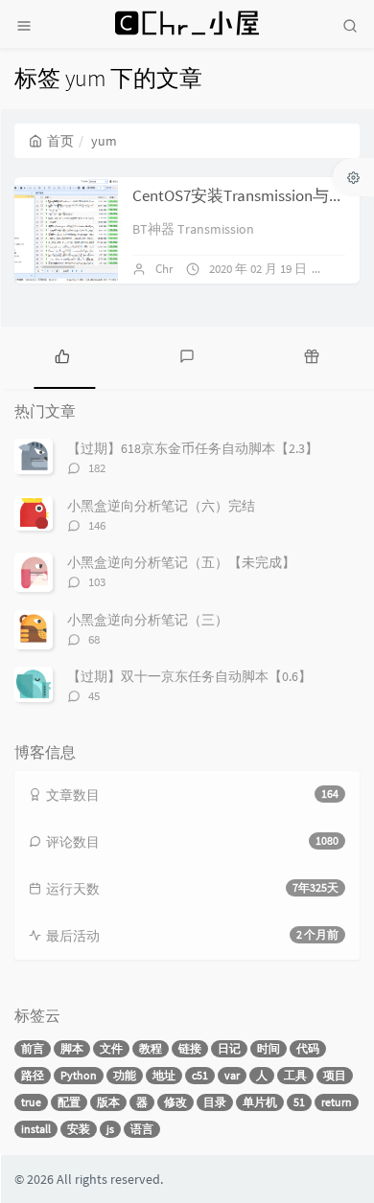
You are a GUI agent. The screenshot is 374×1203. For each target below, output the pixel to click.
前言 (32, 1048)
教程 (150, 1048)
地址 (163, 1075)
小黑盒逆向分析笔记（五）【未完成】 (181, 562)
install (36, 1129)
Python (78, 1075)
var (232, 1075)
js (110, 1129)
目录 (214, 1102)
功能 (124, 1075)
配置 (69, 1102)
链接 (189, 1048)
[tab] (62, 355)
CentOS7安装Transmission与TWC (246, 195)
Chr (164, 269)
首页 (60, 140)
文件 (111, 1048)
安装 (78, 1129)
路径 (32, 1075)
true (31, 1102)
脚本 (71, 1048)
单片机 (260, 1102)
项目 (334, 1075)
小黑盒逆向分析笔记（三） (147, 619)
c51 (200, 1075)
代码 (307, 1048)
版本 (108, 1102)
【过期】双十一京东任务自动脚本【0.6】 (189, 676)
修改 (175, 1102)
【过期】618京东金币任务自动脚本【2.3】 (192, 448)
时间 (268, 1048)
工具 (295, 1075)
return (336, 1102)
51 (299, 1102)
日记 (229, 1048)
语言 (141, 1129)
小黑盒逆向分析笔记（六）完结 (161, 505)
